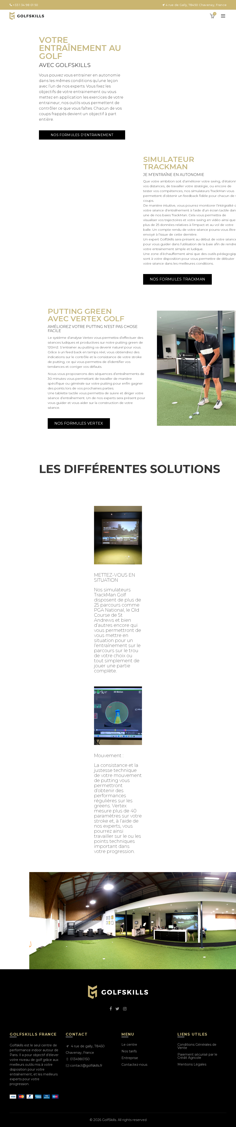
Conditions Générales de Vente (196, 1046)
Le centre (129, 1044)
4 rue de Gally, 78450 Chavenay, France (196, 5)
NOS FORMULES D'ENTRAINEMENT (82, 135)
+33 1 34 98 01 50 (25, 5)
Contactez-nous (134, 1065)
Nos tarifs (129, 1051)
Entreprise (129, 1058)
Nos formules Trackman (177, 279)
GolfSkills (109, 1120)
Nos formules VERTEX (78, 423)
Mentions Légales (191, 1064)
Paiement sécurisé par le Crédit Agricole (197, 1056)
